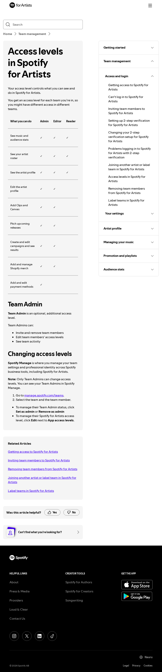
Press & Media (19, 591)
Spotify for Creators (79, 591)
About (13, 582)
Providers (16, 600)
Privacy (136, 665)
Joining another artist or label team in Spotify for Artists (42, 479)
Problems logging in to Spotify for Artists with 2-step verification (129, 152)
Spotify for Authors (78, 582)
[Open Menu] (150, 5)
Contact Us (17, 618)
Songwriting (74, 600)
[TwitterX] (27, 636)
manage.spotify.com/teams (43, 395)
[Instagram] (14, 636)
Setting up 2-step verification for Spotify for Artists (129, 122)
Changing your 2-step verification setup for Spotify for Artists (128, 136)
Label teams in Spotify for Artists (31, 490)
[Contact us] (77, 532)
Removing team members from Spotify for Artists (42, 469)
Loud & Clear (18, 609)
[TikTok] (52, 636)
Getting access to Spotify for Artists (33, 451)
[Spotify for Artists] (20, 5)
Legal (126, 665)
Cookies (148, 665)
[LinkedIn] (39, 636)
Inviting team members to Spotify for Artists (39, 460)
